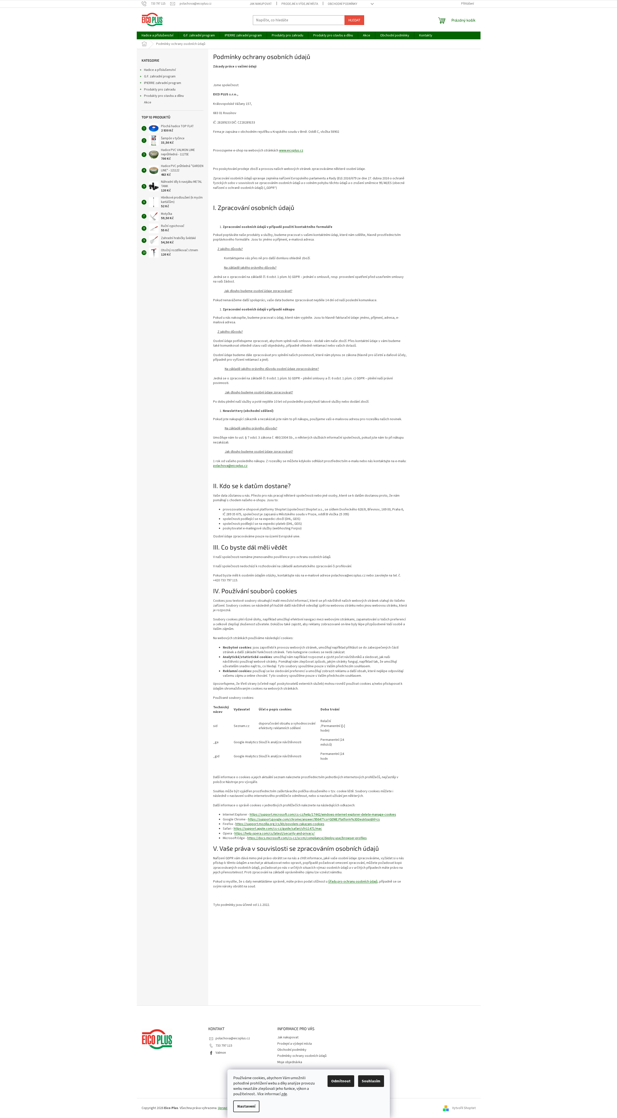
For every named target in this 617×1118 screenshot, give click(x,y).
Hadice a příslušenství (160, 69)
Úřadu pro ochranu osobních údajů (352, 881)
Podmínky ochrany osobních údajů (302, 1055)
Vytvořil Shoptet (464, 1108)
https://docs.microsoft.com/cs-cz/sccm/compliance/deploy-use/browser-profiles (307, 838)
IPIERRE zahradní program (162, 83)
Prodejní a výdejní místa (299, 4)
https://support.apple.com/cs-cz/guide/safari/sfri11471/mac (278, 828)
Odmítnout (341, 1081)
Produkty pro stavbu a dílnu (164, 95)
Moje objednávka (289, 1062)
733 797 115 (224, 1045)
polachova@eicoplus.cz (230, 465)
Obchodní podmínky (342, 4)
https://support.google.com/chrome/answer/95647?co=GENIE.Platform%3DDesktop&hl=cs (314, 819)
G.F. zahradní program (160, 76)
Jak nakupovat (261, 4)
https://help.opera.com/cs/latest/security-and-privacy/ (274, 833)
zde (284, 1094)
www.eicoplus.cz (291, 150)
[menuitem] (157, 35)
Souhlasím (371, 1081)
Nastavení (246, 1106)
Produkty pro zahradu (160, 89)
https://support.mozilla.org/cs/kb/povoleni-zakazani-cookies (279, 824)
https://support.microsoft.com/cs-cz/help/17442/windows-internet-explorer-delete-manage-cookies (323, 814)
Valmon (221, 1052)
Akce (147, 102)
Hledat (354, 20)
